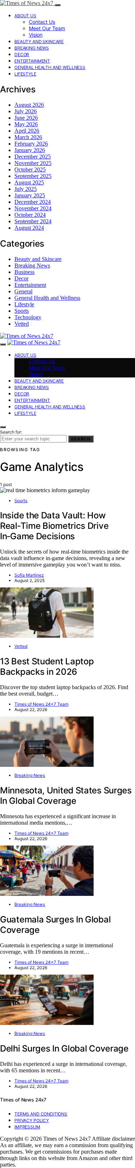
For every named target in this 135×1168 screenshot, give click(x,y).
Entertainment (32, 61)
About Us (25, 15)
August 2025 (29, 182)
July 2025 (25, 189)
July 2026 (25, 111)
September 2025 (32, 176)
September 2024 (32, 221)
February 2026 (31, 144)
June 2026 (26, 118)
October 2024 (30, 215)
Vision (35, 35)
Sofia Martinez (29, 575)
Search (81, 438)
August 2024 (29, 228)
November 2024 (32, 208)
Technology (27, 317)
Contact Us (42, 22)
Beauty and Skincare (39, 41)
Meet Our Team (47, 28)
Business (24, 272)
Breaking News (31, 48)
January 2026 (29, 150)
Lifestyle (25, 74)
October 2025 (30, 169)
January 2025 (29, 195)
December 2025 (32, 157)
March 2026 (28, 137)
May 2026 (26, 124)
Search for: (11, 432)
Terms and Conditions (40, 1114)
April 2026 (26, 131)
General (23, 291)
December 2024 (32, 202)
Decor (21, 54)
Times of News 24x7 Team (41, 704)
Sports (21, 311)
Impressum (27, 1127)
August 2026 (29, 105)
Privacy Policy (31, 1120)
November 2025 (32, 163)
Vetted (21, 324)
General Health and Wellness (49, 67)
